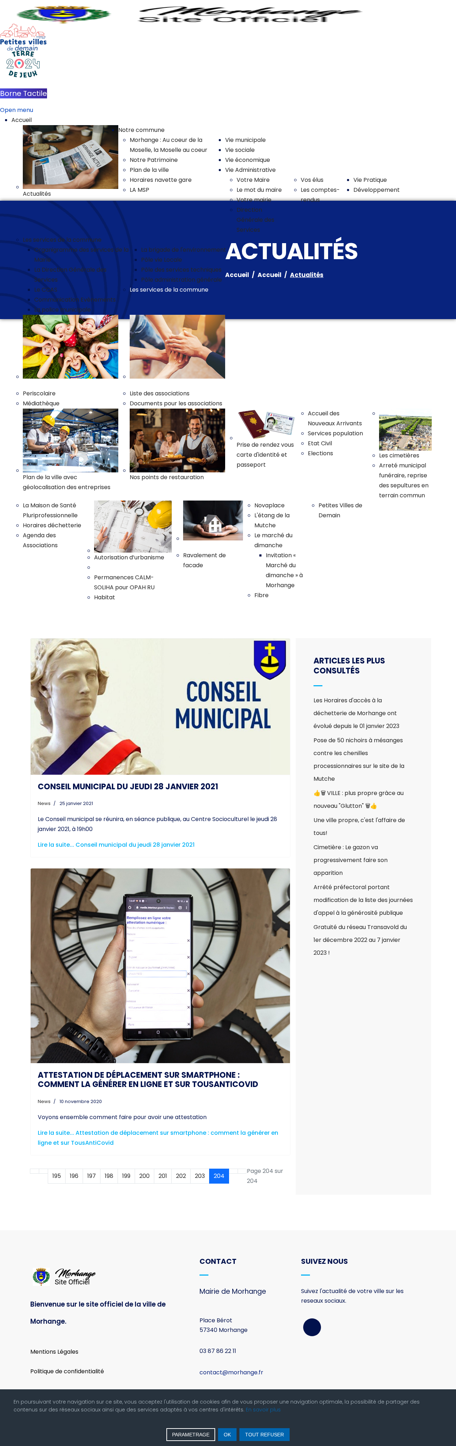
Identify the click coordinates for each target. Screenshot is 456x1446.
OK (227, 1434)
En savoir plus (263, 1409)
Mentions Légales (54, 1352)
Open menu (16, 110)
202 (181, 1176)
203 (200, 1176)
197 (91, 1176)
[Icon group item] (312, 1327)
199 (126, 1176)
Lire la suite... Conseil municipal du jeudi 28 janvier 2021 (116, 845)
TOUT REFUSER (264, 1434)
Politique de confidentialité (67, 1371)
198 (109, 1176)
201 (163, 1176)
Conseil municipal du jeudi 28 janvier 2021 (128, 786)
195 (56, 1176)
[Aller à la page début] (34, 1171)
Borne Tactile (23, 93)
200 (144, 1176)
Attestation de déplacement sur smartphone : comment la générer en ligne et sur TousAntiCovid (148, 1080)
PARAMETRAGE (190, 1434)
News (44, 803)
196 (74, 1176)
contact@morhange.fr (231, 1372)
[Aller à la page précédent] (43, 1171)
